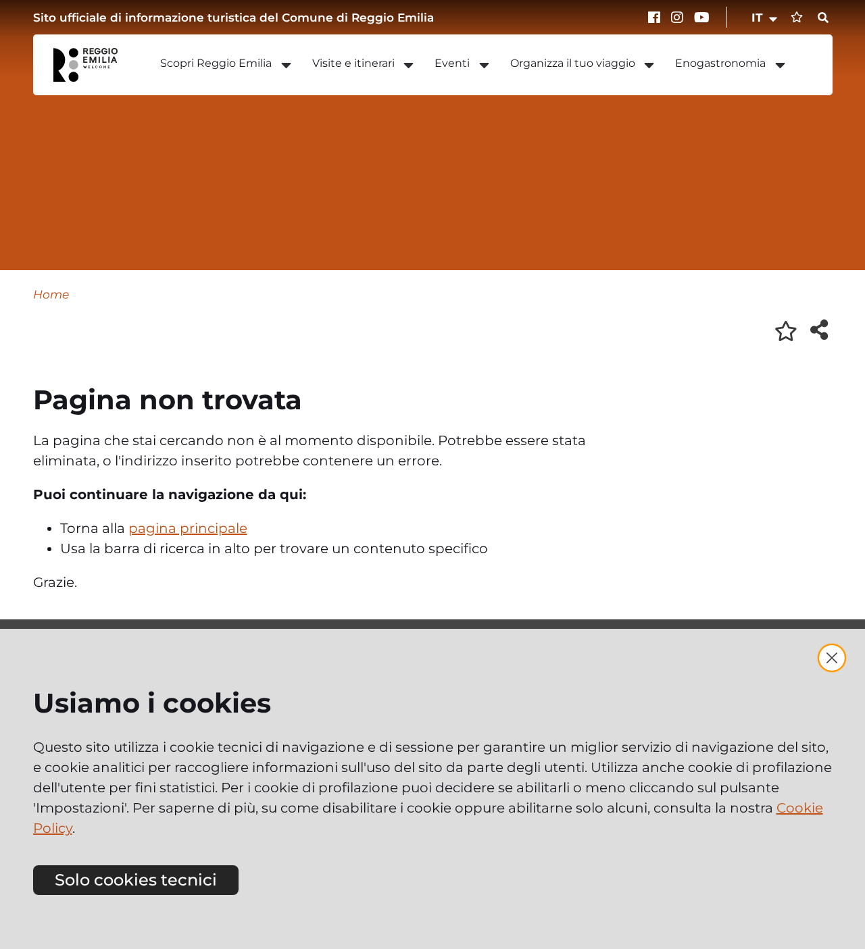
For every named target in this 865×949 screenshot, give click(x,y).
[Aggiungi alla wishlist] (785, 331)
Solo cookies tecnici (136, 880)
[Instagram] (679, 17)
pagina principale (187, 528)
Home (51, 294)
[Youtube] (702, 17)
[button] (765, 17)
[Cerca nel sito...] (823, 18)
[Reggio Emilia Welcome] (91, 65)
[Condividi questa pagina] (819, 329)
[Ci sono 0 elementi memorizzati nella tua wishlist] (797, 17)
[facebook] (656, 17)
